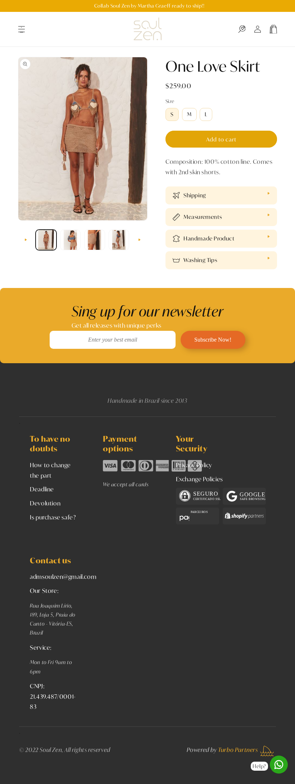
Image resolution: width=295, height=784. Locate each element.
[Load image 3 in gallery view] (94, 240)
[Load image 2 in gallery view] (70, 240)
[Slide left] (26, 240)
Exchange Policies (199, 479)
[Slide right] (140, 240)
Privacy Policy (194, 465)
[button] (22, 29)
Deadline (42, 489)
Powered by (222, 749)
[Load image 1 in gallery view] (46, 240)
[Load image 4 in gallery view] (119, 240)
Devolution (45, 503)
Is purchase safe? (53, 517)
